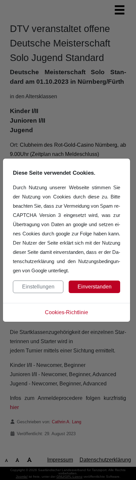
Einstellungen (38, 286)
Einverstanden (95, 286)
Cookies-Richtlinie (66, 312)
